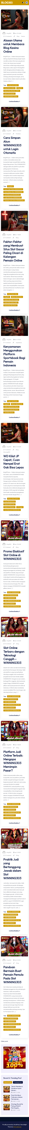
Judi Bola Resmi (9, 412)
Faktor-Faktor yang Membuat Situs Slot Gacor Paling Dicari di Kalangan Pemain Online (13, 251)
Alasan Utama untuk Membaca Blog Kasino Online (13, 46)
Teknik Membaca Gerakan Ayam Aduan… (17, 1088)
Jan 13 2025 (17, 544)
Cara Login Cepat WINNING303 (13, 189)
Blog (18, 36)
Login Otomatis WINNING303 (13, 197)
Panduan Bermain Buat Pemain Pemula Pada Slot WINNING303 (13, 974)
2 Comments (8, 36)
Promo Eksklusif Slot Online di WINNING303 (13, 555)
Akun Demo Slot (12, 294)
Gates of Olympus (9, 507)
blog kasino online (9, 88)
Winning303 (6, 452)
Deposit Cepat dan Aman (11, 409)
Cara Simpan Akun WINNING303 (13, 192)
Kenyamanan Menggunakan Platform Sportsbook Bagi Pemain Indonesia (14, 356)
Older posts (4, 1041)
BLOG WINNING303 (13, 592)
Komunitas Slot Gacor (10, 305)
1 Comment (8, 133)
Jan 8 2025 (17, 960)
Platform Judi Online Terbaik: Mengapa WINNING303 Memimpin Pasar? (13, 761)
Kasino (23, 36)
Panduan (18, 133)
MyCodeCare (17, 1127)
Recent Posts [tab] (7, 1082)
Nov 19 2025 (17, 33)
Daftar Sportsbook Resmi (11, 406)
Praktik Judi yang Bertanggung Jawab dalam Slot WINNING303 (12, 869)
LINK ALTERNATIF (10, 603)
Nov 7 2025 (17, 234)
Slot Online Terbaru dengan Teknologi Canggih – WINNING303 (13, 655)
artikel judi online (13, 85)
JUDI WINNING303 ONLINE (12, 600)
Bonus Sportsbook (17, 404)
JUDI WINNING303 (10, 598)
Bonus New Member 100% (12, 90)
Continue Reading (14, 101)
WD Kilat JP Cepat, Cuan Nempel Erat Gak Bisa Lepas (13, 461)
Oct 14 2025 (17, 446)
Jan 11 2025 (17, 744)
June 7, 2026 (16, 1110)
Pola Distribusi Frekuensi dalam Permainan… (16, 1097)
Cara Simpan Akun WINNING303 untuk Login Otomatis (12, 145)
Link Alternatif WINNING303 (12, 194)
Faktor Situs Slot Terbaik (11, 299)
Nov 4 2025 (17, 339)
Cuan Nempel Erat (10, 501)
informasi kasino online (11, 96)
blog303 (9, 33)
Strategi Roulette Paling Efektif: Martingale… (17, 1106)
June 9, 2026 (16, 1092)
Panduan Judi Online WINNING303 (14, 200)
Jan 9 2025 (17, 852)
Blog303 (19, 88)
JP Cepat (19, 507)
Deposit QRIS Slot (9, 504)
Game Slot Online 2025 (11, 302)
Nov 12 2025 (17, 130)
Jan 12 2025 (17, 640)
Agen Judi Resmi (12, 401)
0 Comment (8, 643)
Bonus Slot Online (17, 297)
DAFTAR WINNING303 (11, 595)
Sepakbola (19, 342)
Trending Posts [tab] (18, 1082)
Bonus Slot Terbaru (13, 498)
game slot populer (9, 93)
